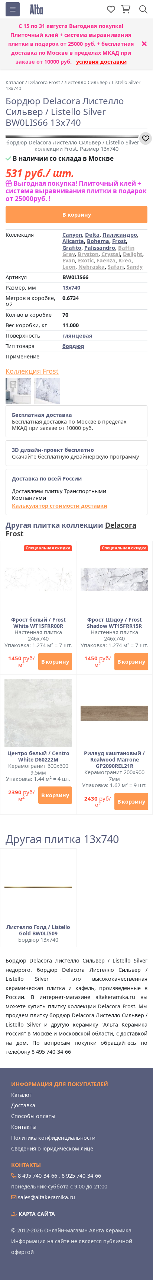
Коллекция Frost (32, 371)
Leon (68, 266)
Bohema (98, 241)
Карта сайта (36, 1213)
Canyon (72, 234)
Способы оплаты (33, 1116)
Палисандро (119, 234)
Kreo (124, 260)
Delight (132, 254)
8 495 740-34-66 (37, 1175)
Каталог (21, 1094)
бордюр (73, 345)
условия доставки (101, 61)
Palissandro (99, 247)
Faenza (106, 260)
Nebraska (91, 266)
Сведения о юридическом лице (52, 1148)
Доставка (23, 1105)
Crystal (110, 254)
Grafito (71, 247)
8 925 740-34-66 (81, 1175)
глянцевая (77, 335)
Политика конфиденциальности (53, 1137)
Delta (92, 234)
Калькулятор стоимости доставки (59, 505)
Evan (68, 260)
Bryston (88, 254)
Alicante (73, 241)
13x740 (71, 287)
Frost (119, 241)
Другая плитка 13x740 (62, 839)
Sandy (135, 266)
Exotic (86, 260)
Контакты (23, 1126)
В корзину (76, 214)
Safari (116, 266)
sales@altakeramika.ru (46, 1197)
